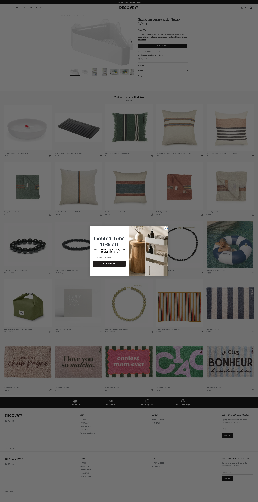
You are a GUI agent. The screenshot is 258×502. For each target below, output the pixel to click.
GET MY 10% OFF (109, 264)
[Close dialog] (165, 228)
